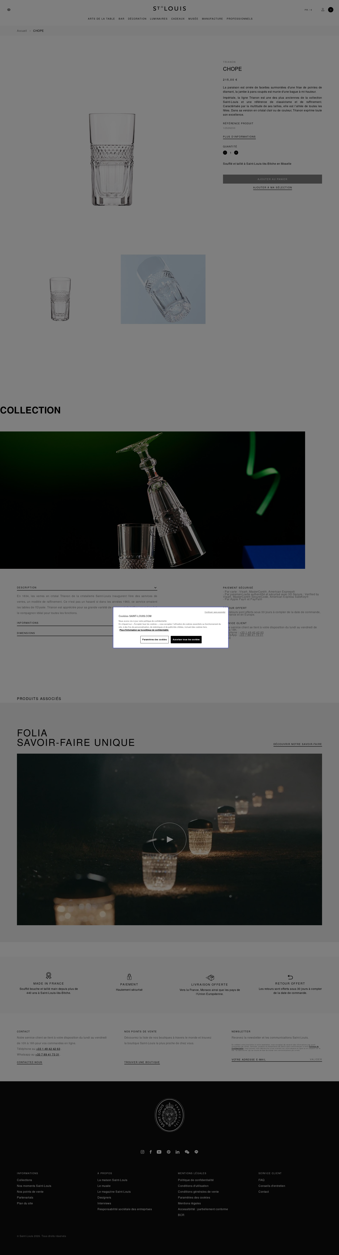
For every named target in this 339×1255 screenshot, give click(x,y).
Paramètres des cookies (154, 639)
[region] (170, 627)
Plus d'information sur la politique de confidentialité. (144, 629)
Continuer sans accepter (215, 612)
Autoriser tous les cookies (186, 639)
